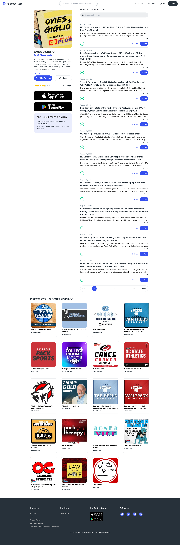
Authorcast (150, 3)
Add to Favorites (45, 78)
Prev (84, 288)
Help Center (64, 513)
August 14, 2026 (86, 234)
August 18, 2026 (86, 180)
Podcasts (139, 3)
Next (144, 288)
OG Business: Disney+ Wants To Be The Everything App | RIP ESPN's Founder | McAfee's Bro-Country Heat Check (112, 184)
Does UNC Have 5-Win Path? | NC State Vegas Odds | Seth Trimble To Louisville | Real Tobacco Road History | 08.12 (114, 265)
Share (64, 78)
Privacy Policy (35, 520)
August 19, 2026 (86, 154)
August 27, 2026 (86, 24)
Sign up (161, 3)
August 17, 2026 (86, 206)
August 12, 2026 (86, 260)
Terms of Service (36, 523)
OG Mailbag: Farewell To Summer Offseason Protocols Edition (110, 134)
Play (145, 44)
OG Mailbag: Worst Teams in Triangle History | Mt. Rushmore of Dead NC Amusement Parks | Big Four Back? (113, 239)
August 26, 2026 (86, 50)
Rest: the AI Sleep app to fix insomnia (44, 527)
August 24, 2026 (86, 105)
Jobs (31, 517)
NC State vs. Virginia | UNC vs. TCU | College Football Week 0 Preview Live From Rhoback (114, 28)
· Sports (37, 73)
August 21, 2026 (86, 131)
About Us (33, 513)
